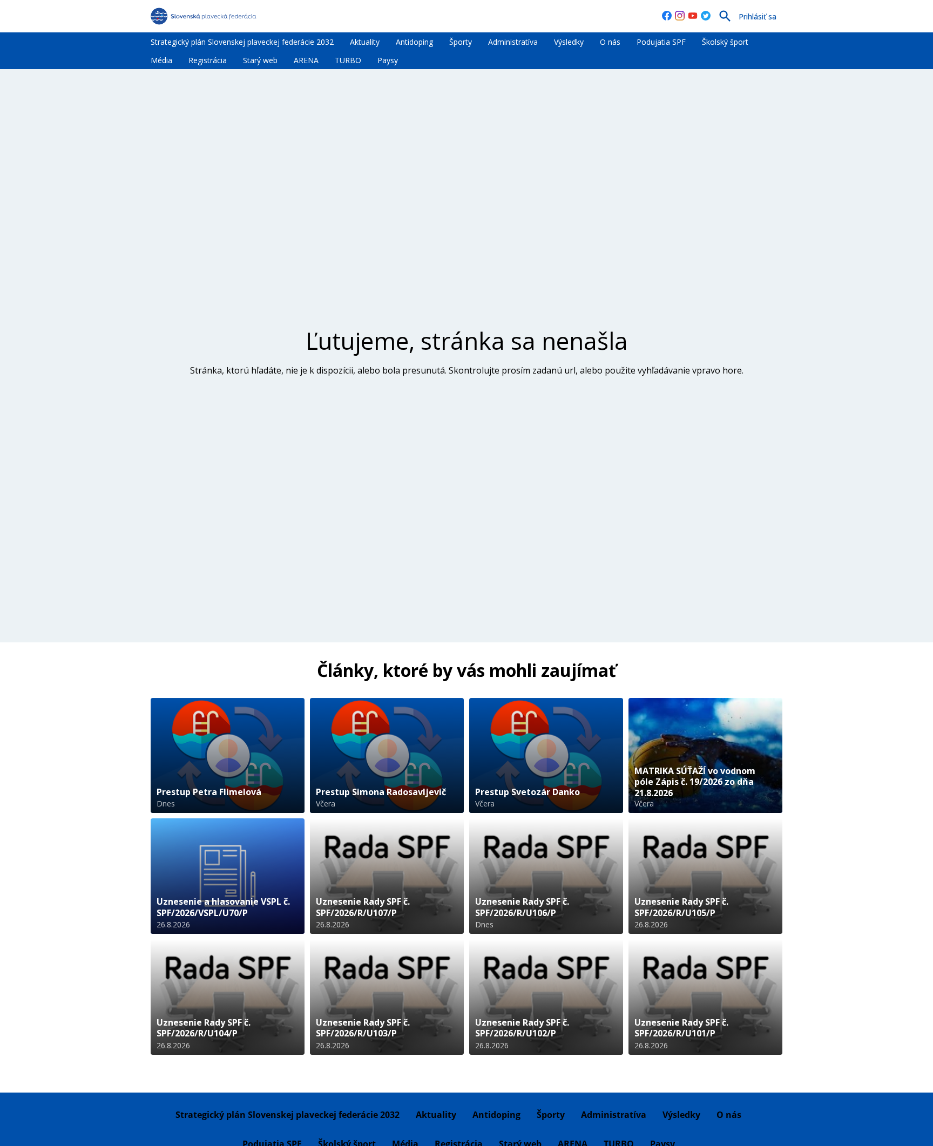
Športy (460, 42)
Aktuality (365, 42)
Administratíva (513, 42)
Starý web (260, 60)
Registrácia (207, 60)
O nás (610, 42)
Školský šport (725, 42)
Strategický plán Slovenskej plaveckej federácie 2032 (242, 42)
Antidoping (414, 42)
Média (161, 60)
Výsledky (569, 42)
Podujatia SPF (661, 42)
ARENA (306, 60)
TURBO (348, 60)
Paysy (387, 60)
